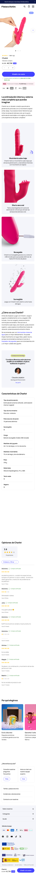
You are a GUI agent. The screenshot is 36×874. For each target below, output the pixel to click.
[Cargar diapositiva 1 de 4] (15, 50)
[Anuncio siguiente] (35, 2)
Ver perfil (18, 382)
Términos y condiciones (7, 865)
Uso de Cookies (18, 865)
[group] (9, 550)
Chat (23, 779)
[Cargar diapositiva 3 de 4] (18, 50)
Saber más (7, 80)
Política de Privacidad (29, 865)
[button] (33, 6)
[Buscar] (24, 6)
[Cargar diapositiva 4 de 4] (20, 50)
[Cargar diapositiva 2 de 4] (17, 50)
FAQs (6, 779)
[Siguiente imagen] (32, 30)
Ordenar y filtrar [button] (9, 562)
